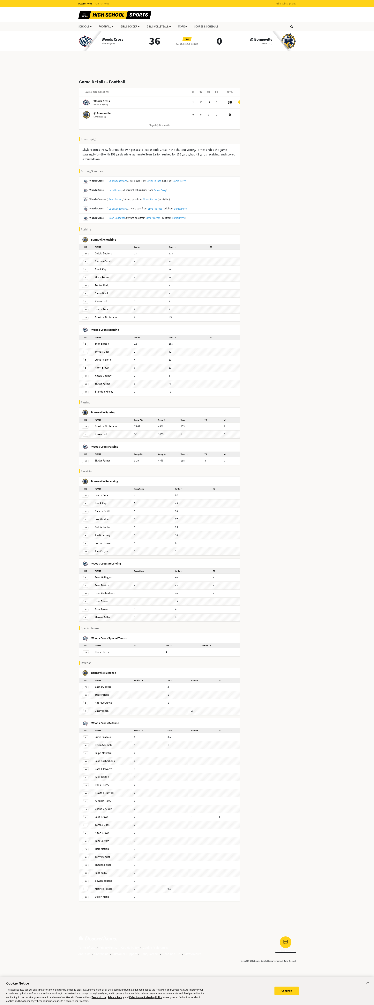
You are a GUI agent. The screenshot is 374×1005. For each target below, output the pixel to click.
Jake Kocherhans (118, 181)
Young (102, 535)
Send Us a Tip (171, 954)
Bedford (103, 253)
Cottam (102, 841)
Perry (102, 652)
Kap (101, 269)
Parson (101, 609)
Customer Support (124, 954)
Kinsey (104, 392)
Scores (206, 26)
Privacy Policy (108, 948)
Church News (102, 3)
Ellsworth (103, 769)
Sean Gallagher (117, 218)
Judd (103, 809)
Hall (101, 301)
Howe (102, 543)
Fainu (101, 873)
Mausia (102, 849)
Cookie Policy (130, 948)
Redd (102, 285)
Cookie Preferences (155, 948)
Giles (102, 352)
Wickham (102, 519)
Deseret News (85, 3)
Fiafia (102, 897)
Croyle (103, 261)
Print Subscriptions (286, 3)
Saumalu (104, 745)
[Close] (367, 983)
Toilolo (104, 889)
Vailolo (103, 360)
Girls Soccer (129, 26)
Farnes (102, 384)
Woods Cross (112, 39)
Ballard (103, 881)
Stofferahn (106, 317)
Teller (102, 617)
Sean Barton (115, 199)
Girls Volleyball (157, 26)
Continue (286, 990)
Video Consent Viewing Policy (145, 997)
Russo (102, 277)
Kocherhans (105, 593)
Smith (102, 511)
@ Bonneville (261, 39)
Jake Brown (115, 190)
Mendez (102, 857)
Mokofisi (103, 753)
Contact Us (101, 954)
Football (105, 26)
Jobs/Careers (150, 954)
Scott (103, 687)
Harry (103, 801)
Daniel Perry (179, 181)
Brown (102, 368)
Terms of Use (86, 948)
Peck (101, 309)
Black (101, 293)
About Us (84, 954)
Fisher (103, 865)
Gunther (104, 793)
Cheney (103, 376)
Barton (102, 344)
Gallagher (103, 577)
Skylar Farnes (154, 181)
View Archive (192, 954)
